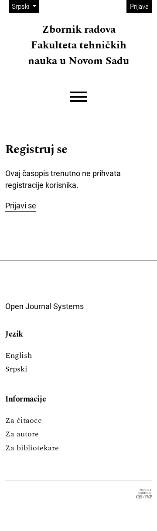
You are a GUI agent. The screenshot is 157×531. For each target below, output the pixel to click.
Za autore (22, 434)
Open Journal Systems (44, 306)
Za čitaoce (23, 420)
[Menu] (78, 97)
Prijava (139, 6)
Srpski (16, 369)
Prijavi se (20, 205)
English (18, 355)
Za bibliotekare (32, 448)
